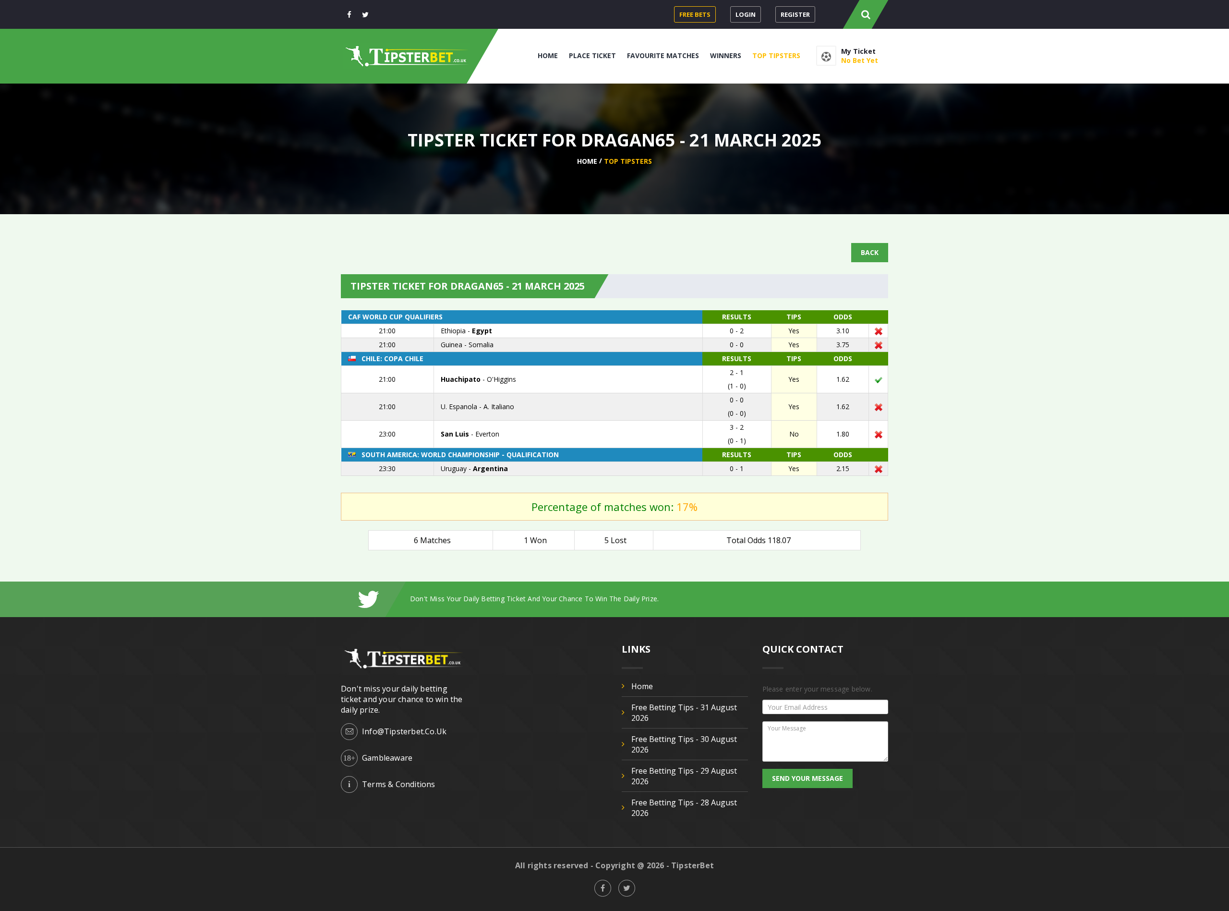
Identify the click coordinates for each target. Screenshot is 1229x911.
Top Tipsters (776, 55)
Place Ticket (592, 55)
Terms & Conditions (398, 784)
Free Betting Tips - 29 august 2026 (684, 776)
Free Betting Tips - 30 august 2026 (684, 744)
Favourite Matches (663, 55)
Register (795, 14)
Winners (725, 55)
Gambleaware (387, 758)
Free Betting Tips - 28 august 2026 (684, 807)
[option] (649, 598)
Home (548, 55)
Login (745, 14)
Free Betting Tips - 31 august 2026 (684, 712)
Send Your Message (807, 778)
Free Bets (695, 14)
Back (870, 252)
